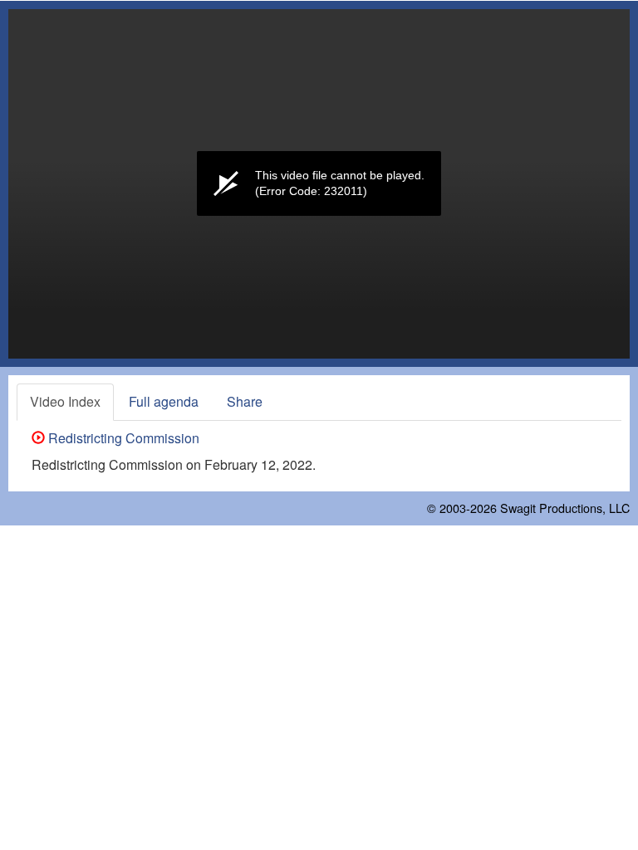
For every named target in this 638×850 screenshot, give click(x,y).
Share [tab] (245, 401)
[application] (319, 184)
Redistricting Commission (122, 437)
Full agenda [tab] (164, 401)
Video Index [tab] (65, 401)
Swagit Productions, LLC (565, 507)
